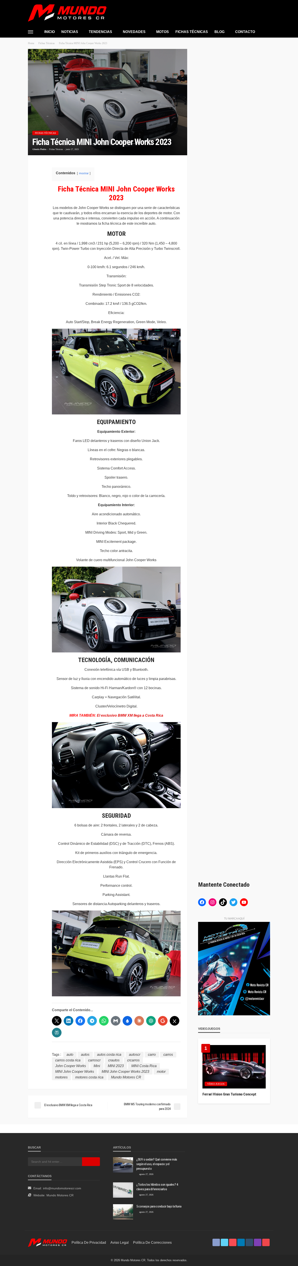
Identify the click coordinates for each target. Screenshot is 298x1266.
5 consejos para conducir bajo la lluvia (158, 1206)
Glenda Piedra (39, 149)
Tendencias (100, 32)
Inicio (49, 32)
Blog (219, 32)
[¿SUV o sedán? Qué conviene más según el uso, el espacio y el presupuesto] (123, 1165)
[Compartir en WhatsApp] (104, 1021)
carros (168, 1054)
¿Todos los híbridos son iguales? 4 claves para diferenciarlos (157, 1187)
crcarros (133, 1060)
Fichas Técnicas (191, 32)
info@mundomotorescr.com (62, 1188)
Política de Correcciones (152, 1242)
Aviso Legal (119, 1242)
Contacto (245, 32)
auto (70, 1054)
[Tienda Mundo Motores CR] (47, 1242)
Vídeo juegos (215, 1084)
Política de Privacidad (89, 1242)
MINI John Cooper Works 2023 (125, 1071)
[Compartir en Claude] (139, 1021)
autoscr (134, 1054)
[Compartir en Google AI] (163, 1021)
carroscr (94, 1060)
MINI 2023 (116, 1066)
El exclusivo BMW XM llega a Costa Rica (130, 715)
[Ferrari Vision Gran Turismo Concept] (234, 1066)
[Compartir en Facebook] (80, 1021)
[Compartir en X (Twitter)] (57, 1021)
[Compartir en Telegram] (92, 1021)
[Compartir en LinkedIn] (68, 1021)
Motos (162, 32)
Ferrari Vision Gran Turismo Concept (229, 1094)
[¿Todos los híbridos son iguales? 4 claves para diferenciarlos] (123, 1190)
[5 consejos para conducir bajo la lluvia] (123, 1211)
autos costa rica (109, 1054)
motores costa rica (89, 1077)
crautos (114, 1060)
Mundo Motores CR (126, 1077)
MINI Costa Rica (144, 1066)
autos (85, 1054)
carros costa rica (67, 1060)
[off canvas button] (30, 32)
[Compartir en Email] (115, 1021)
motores (61, 1077)
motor (161, 1071)
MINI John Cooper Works (74, 1071)
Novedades (134, 32)
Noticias (69, 32)
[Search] (266, 31)
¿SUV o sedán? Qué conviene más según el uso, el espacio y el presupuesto (156, 1164)
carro (152, 1054)
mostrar (84, 173)
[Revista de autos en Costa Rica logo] (67, 13)
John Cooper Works (70, 1066)
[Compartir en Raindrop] (127, 1021)
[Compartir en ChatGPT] (151, 1021)
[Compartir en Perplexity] (57, 1032)
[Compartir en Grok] (174, 1021)
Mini (97, 1066)
